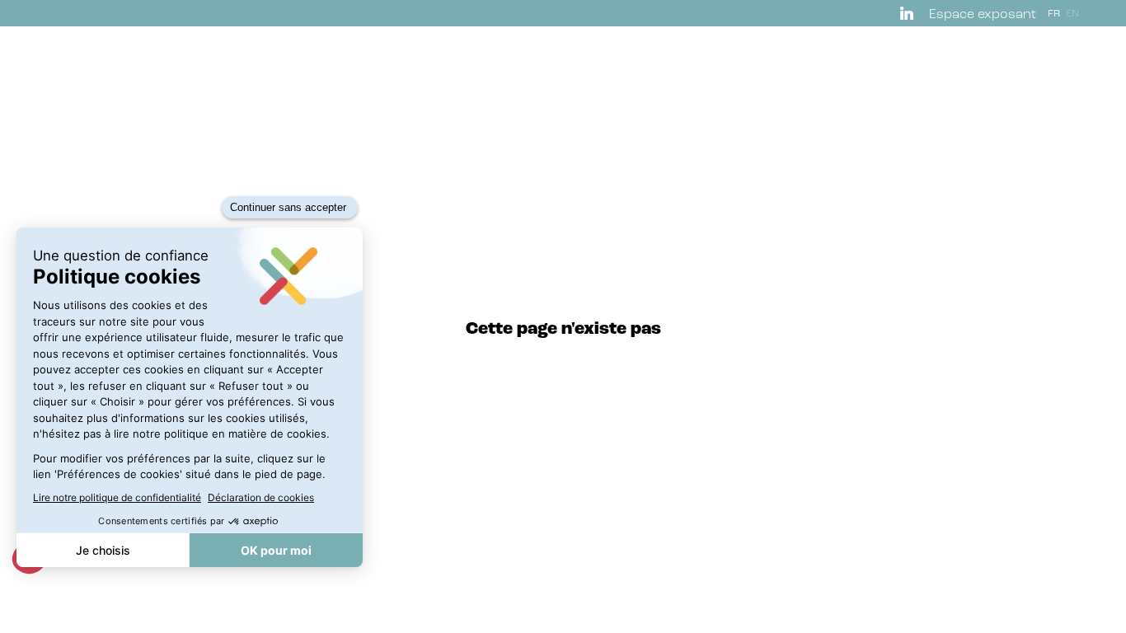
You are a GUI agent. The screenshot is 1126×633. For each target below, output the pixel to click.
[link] (909, 13)
